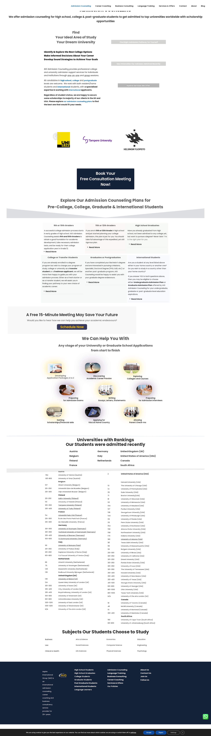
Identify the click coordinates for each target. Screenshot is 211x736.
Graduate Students (83, 679)
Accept (148, 732)
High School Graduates (84, 673)
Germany (102, 451)
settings (133, 733)
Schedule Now (72, 327)
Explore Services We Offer (138, 85)
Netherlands (104, 460)
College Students (82, 676)
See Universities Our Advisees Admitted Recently (138, 64)
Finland (73, 460)
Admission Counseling (81, 6)
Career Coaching (103, 6)
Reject (161, 732)
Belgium (74, 456)
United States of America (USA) (138, 456)
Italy (99, 456)
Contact (183, 6)
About (194, 6)
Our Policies (112, 686)
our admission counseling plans (77, 101)
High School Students (84, 670)
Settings (173, 732)
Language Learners (83, 689)
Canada (125, 460)
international (74, 90)
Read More (51, 251)
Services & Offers (167, 6)
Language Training (146, 6)
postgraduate (90, 80)
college (75, 80)
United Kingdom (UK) (132, 451)
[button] (64, 252)
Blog (203, 6)
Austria (73, 451)
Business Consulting (124, 6)
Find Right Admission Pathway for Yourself (139, 42)
